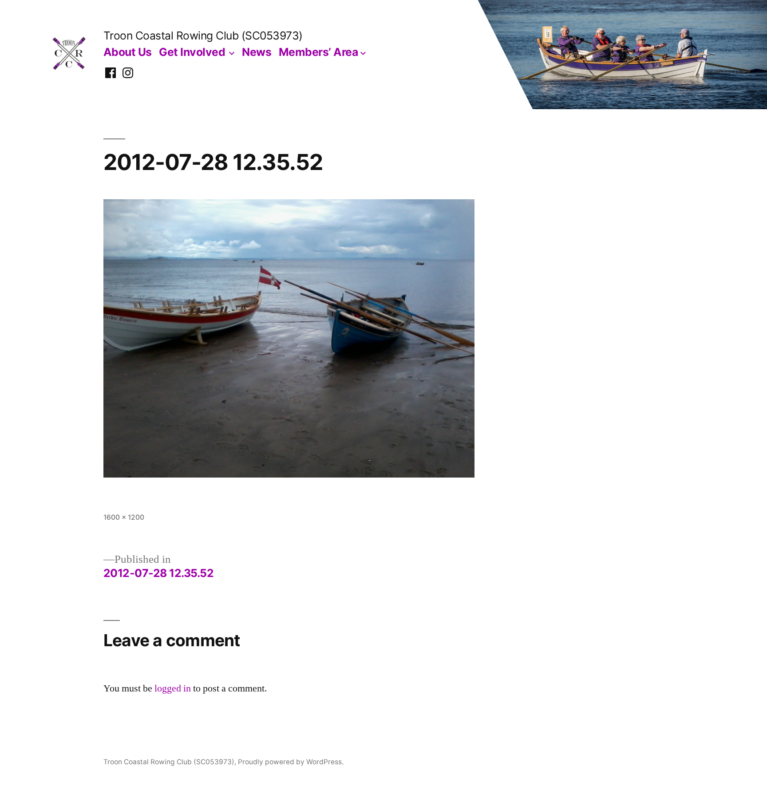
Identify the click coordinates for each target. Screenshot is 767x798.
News (256, 52)
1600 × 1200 (123, 517)
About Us (127, 52)
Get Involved (192, 52)
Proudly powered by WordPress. (291, 762)
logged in (172, 688)
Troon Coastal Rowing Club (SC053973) (203, 35)
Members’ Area (318, 52)
